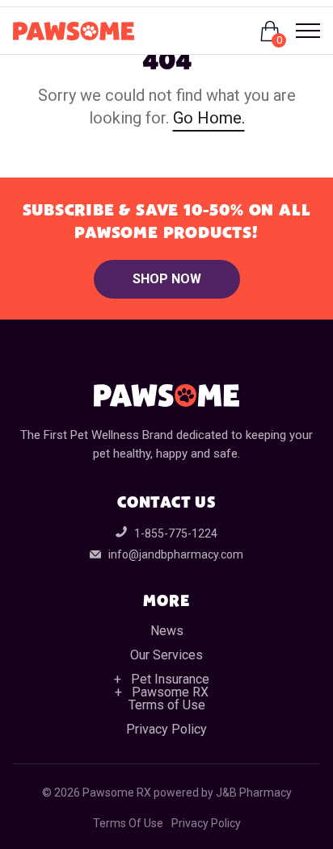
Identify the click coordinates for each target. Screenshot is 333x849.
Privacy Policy (166, 729)
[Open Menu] (301, 30)
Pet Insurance (170, 679)
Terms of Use (167, 705)
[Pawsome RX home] (73, 31)
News (166, 630)
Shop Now (167, 278)
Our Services (166, 655)
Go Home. (209, 118)
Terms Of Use (128, 823)
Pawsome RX (170, 692)
